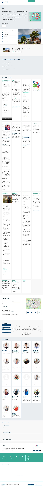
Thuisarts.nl (24, 280)
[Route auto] (28, 312)
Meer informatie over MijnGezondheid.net (7, 450)
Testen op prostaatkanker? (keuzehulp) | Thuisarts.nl (26, 145)
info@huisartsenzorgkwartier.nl (16, 289)
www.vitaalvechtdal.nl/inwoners (36, 210)
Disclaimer (16, 475)
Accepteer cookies (31, 484)
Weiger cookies (38, 484)
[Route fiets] (39, 312)
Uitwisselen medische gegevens (7, 439)
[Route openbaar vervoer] (31, 312)
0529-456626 (5, 306)
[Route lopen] (35, 312)
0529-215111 (12, 311)
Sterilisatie (4, 434)
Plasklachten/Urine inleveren (7, 432)
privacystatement (4, 484)
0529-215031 (6, 308)
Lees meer (24, 281)
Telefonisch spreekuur (6, 425)
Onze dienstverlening (6, 430)
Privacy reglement (21, 475)
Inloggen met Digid (36, 450)
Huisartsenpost (5, 427)
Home (2, 3)
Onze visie (5, 3)
